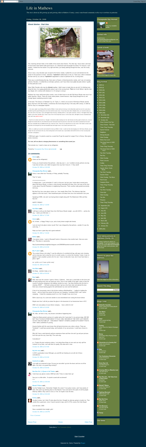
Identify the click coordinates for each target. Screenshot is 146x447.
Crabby (102, 163)
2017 (100, 92)
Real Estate (103, 180)
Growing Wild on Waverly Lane (108, 370)
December (104, 115)
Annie (34, 157)
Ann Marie (35, 208)
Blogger (83, 443)
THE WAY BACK (103, 371)
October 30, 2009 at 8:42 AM (40, 247)
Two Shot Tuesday (105, 153)
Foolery (101, 325)
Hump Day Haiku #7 (104, 387)
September (104, 205)
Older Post (88, 422)
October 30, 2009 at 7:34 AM (40, 233)
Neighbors (103, 132)
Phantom (102, 200)
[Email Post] (60, 149)
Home (60, 422)
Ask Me (102, 187)
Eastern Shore (104, 174)
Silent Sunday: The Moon (107, 177)
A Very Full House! (104, 358)
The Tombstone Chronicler (107, 356)
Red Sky (102, 155)
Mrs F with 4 (36, 251)
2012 (100, 105)
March (103, 220)
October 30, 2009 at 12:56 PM (41, 412)
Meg (100, 349)
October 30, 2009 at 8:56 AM (40, 273)
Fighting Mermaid (104, 392)
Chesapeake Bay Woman (40, 171)
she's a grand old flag (105, 320)
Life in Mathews (39, 7)
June (102, 213)
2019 (100, 87)
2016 (100, 95)
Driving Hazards (104, 135)
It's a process (102, 351)
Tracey (101, 413)
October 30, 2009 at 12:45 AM (41, 167)
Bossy (101, 334)
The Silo (102, 197)
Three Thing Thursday (106, 127)
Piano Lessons (104, 160)
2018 (100, 90)
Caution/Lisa (36, 361)
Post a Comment (35, 415)
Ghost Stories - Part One (107, 124)
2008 (100, 229)
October (103, 120)
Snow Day (102, 313)
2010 (100, 110)
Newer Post (32, 422)
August (103, 208)
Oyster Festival (104, 130)
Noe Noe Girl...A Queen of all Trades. (43, 371)
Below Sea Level (105, 140)
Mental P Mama (37, 385)
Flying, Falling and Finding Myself (108, 306)
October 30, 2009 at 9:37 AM (40, 347)
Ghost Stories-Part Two (107, 122)
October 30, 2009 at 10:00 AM (41, 381)
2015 (100, 97)
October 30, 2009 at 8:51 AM (40, 264)
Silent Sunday (104, 137)
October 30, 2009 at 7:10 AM (40, 205)
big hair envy (36, 350)
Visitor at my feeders (104, 344)
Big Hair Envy (103, 399)
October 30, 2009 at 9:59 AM (40, 367)
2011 (100, 107)
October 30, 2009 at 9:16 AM (40, 307)
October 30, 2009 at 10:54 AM (41, 394)
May (102, 215)
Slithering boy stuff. (104, 394)
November (104, 117)
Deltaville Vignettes (105, 305)
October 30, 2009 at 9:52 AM (40, 357)
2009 (100, 113)
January (103, 226)
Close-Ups (103, 192)
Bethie (34, 236)
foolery (34, 397)
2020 (100, 85)
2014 (100, 100)
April (102, 218)
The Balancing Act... (104, 364)
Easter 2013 (102, 400)
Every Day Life (103, 363)
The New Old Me (103, 407)
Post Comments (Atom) (64, 427)
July (102, 210)
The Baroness (103, 406)
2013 (100, 102)
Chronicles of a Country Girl (107, 342)
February (103, 223)
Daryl (34, 277)
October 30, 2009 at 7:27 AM (40, 215)
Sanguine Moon (104, 182)
